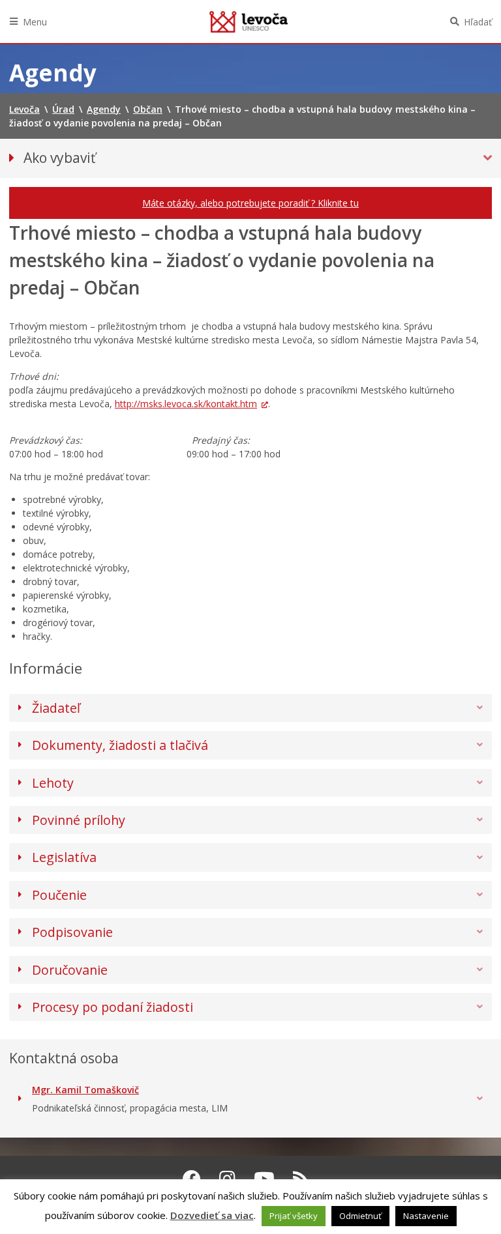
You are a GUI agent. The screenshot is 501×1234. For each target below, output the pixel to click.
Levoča (248, 21)
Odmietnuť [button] (360, 1216)
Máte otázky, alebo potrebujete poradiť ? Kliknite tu (250, 203)
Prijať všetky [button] (293, 1216)
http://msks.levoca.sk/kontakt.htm (186, 403)
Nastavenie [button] (426, 1216)
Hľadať (478, 22)
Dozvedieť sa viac (212, 1215)
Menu (35, 22)
